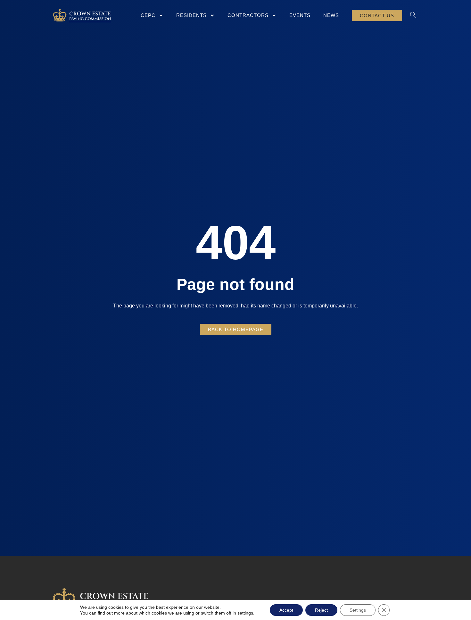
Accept (286, 610)
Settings (358, 610)
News (331, 15)
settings (245, 613)
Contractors (248, 15)
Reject (321, 610)
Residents (191, 15)
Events (299, 15)
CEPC (148, 15)
